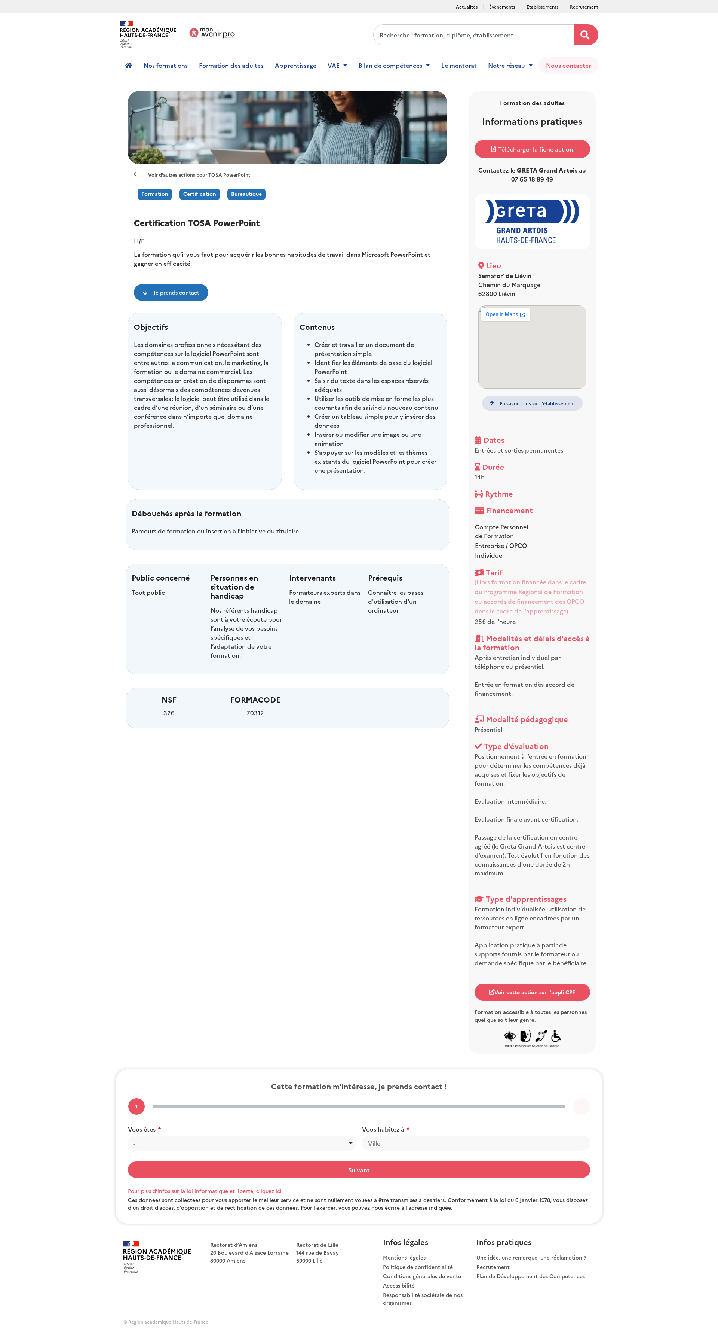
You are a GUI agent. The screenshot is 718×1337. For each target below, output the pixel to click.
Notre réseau (506, 65)
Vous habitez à (384, 1129)
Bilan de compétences (390, 65)
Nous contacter (568, 65)
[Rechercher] (586, 34)
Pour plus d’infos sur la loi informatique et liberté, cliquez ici (205, 1190)
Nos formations (166, 65)
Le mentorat (459, 65)
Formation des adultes (231, 65)
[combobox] (473, 34)
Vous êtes (142, 1129)
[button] (532, 149)
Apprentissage (295, 65)
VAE (334, 65)
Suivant (359, 1170)
